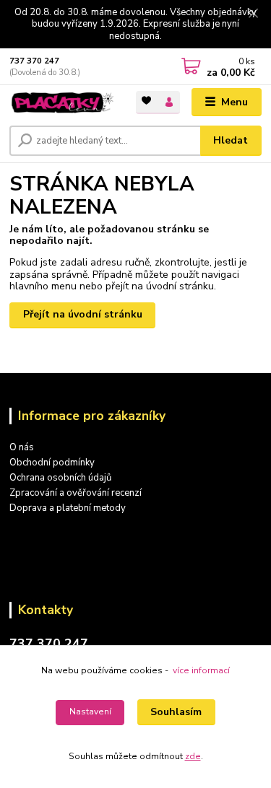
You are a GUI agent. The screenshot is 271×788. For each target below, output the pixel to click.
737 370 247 (34, 61)
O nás (21, 447)
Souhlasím (176, 712)
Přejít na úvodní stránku (82, 314)
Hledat (230, 140)
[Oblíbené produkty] (147, 101)
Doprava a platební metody (67, 508)
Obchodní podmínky (52, 462)
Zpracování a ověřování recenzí (75, 492)
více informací (201, 670)
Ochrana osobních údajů (60, 477)
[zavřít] (252, 14)
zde (193, 756)
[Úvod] (61, 102)
